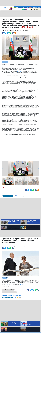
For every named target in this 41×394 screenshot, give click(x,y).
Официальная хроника (7, 30)
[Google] (19, 196)
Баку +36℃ (36, 9)
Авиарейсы (30, 7)
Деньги (39, 7)
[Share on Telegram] (8, 33)
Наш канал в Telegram (8, 195)
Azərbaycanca (18, 7)
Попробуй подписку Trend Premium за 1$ (9, 187)
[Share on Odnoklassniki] (15, 33)
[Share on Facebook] (3, 33)
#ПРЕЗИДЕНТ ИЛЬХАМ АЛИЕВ (8, 289)
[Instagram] (26, 9)
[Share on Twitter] (5, 33)
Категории (23, 7)
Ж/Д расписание (35, 7)
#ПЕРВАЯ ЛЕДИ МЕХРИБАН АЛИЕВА (9, 292)
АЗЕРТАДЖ (19, 71)
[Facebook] (25, 9)
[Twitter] (28, 9)
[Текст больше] (7, 62)
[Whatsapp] (23, 9)
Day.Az (9, 71)
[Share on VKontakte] (13, 33)
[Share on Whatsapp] (10, 33)
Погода (27, 7)
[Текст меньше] (3, 62)
